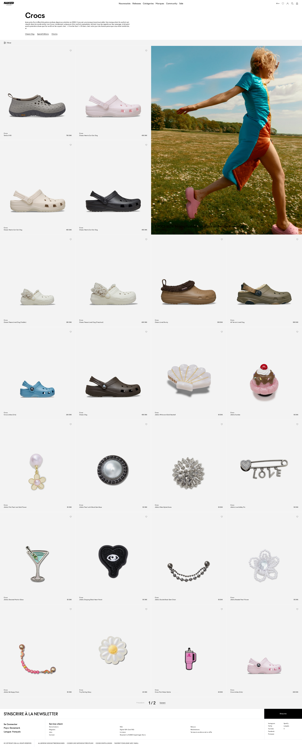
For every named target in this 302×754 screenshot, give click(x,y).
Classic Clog (29, 34)
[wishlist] (71, 51)
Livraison (123, 732)
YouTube (271, 729)
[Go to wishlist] (283, 3)
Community (171, 3)
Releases (136, 3)
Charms (54, 34)
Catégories (148, 3)
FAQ (121, 727)
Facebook (271, 731)
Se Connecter (10, 724)
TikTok (270, 726)
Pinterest (271, 734)
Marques (160, 3)
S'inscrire (283, 714)
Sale (181, 3)
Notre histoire (53, 727)
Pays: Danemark (12, 728)
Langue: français (12, 731)
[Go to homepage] (9, 3)
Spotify (286, 723)
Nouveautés (125, 3)
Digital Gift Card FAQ (127, 729)
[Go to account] (287, 3)
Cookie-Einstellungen (104, 743)
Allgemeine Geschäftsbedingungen (51, 743)
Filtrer (9, 43)
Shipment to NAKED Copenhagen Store (133, 735)
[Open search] (292, 3)
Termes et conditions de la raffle (201, 732)
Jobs (50, 732)
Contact (52, 735)
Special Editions (43, 34)
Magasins (52, 729)
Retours (193, 727)
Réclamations (195, 729)
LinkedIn (286, 726)
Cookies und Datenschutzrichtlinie (80, 743)
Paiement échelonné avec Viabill (126, 743)
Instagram (271, 723)
